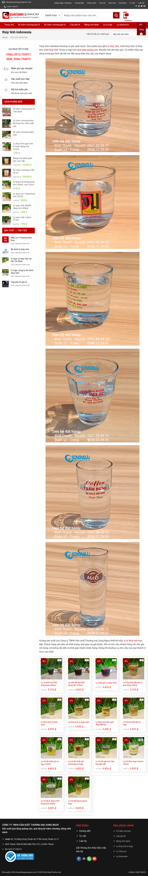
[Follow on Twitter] (142, 6)
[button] (63, 3)
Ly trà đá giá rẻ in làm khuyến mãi (105, 762)
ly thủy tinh (113, 46)
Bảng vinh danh (123, 841)
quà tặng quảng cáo (87, 49)
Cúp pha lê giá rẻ (19, 282)
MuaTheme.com (54, 872)
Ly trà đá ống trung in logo (77, 802)
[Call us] (89, 858)
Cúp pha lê (121, 836)
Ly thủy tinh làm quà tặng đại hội (105, 723)
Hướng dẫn (79, 3)
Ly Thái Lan (9, 30)
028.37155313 (15, 849)
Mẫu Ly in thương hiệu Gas (21, 239)
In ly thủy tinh (131, 640)
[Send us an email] (144, 6)
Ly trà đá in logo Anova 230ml (133, 762)
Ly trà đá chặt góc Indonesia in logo (76, 762)
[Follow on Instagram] (139, 6)
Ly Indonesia (121, 856)
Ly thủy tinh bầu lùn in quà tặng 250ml (132, 684)
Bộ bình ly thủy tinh (20, 249)
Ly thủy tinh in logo (124, 846)
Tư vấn (132, 3)
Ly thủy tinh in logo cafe (78, 722)
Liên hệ (141, 3)
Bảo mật (112, 3)
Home (5, 37)
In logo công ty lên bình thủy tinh (22, 271)
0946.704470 (131, 26)
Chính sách (91, 3)
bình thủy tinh (51, 49)
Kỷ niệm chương (123, 831)
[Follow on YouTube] (94, 858)
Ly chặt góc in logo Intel (106, 683)
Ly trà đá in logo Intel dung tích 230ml (50, 802)
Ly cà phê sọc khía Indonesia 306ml (49, 684)
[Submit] (116, 15)
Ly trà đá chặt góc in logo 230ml (50, 762)
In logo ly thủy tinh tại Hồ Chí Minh (21, 260)
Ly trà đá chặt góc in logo (132, 723)
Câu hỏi (102, 3)
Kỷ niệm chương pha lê (29, 24)
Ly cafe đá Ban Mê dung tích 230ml (76, 684)
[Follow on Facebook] (136, 6)
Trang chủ (9, 24)
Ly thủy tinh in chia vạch (49, 723)
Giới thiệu (122, 3)
